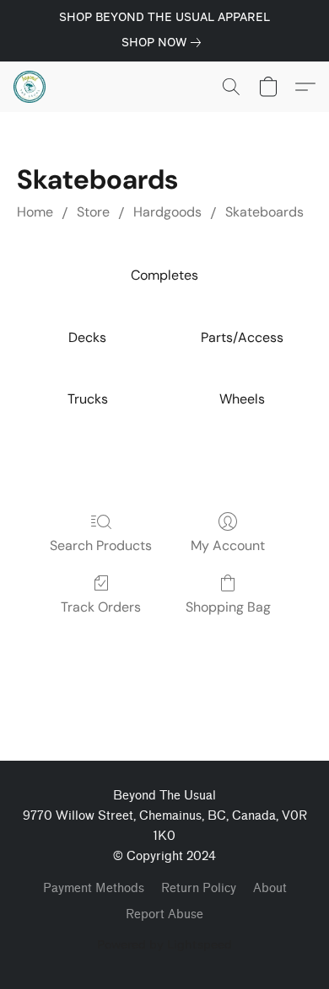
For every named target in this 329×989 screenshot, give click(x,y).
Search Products (101, 545)
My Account (228, 545)
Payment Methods (93, 888)
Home (35, 212)
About (270, 888)
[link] (164, 42)
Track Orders (101, 607)
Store (93, 212)
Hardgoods (167, 212)
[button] (30, 86)
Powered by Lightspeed (164, 944)
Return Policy (198, 888)
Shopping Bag (228, 607)
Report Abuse (164, 914)
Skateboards (264, 212)
